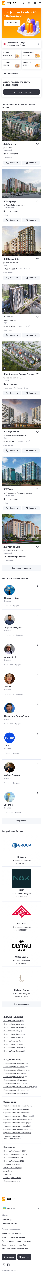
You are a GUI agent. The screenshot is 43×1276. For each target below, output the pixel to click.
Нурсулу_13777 (11, 598)
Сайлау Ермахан (12, 775)
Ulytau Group (8, 273)
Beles (5, 215)
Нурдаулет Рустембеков (16, 716)
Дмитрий (8, 805)
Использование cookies (11, 1234)
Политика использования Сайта (14, 1245)
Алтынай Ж (10, 657)
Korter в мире (7, 1220)
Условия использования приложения (17, 1241)
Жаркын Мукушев (13, 627)
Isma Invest (7, 330)
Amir (6, 745)
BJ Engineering (8, 561)
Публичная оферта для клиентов (15, 1249)
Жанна (7, 686)
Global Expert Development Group (15, 388)
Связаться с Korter (9, 1224)
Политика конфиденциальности (14, 1237)
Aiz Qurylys (7, 158)
